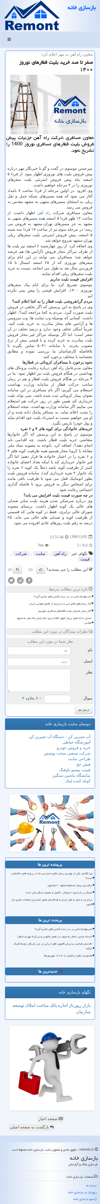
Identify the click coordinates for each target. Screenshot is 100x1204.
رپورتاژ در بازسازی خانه (82, 1192)
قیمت (85, 559)
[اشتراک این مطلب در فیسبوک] (29, 580)
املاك (29, 1005)
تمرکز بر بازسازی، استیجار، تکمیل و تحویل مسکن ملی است (59, 892)
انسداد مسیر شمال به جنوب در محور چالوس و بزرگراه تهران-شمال (55, 936)
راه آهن (44, 213)
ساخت (42, 1005)
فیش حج (83, 764)
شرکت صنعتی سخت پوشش (67, 753)
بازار (86, 1005)
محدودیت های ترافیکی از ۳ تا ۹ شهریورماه (68, 955)
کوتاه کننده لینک (78, 781)
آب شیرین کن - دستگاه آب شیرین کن (60, 737)
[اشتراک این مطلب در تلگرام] (20, 580)
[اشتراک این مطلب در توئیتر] (11, 580)
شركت (21, 554)
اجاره (62, 1005)
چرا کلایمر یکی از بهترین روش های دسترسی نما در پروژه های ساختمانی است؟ (51, 876)
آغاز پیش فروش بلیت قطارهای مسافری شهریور (64, 611)
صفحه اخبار (49, 1119)
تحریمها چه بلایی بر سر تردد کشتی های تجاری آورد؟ (62, 596)
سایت (40, 554)
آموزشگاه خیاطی (76, 742)
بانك (53, 1005)
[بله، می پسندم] (40, 569)
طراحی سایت (79, 759)
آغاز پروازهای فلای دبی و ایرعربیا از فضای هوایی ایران (60, 603)
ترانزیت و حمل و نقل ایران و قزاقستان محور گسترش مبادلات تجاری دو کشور (52, 902)
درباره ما (91, 1185)
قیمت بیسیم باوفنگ (75, 770)
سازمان (83, 1011)
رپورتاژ (74, 1005)
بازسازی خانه (82, 7)
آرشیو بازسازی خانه (85, 1199)
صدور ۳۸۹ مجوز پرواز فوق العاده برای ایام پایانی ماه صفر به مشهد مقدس (54, 620)
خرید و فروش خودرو (74, 748)
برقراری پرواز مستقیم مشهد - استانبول (70, 885)
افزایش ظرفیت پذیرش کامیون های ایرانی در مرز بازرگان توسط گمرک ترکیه (53, 946)
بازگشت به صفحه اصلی (30, 1127)
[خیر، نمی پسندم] (17, 569)
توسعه (18, 1005)
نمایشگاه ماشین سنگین (71, 775)
